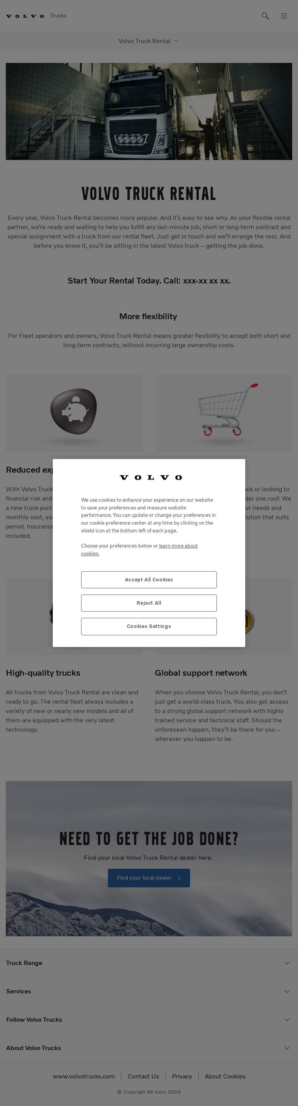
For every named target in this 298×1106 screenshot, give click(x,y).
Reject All (149, 603)
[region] (149, 553)
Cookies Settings (149, 626)
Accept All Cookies (149, 580)
